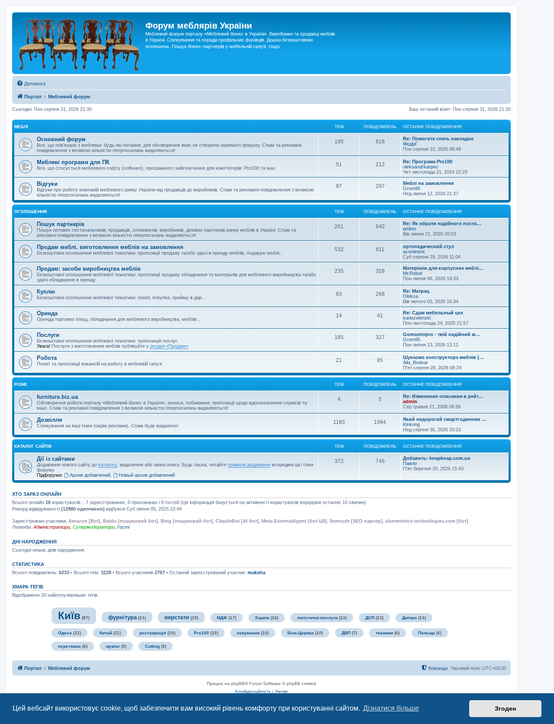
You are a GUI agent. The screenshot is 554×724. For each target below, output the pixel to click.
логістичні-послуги (317, 617)
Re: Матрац (416, 291)
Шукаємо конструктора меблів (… (443, 357)
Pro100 (201, 632)
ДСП (369, 617)
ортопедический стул (428, 246)
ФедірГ (410, 143)
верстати (176, 617)
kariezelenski (417, 317)
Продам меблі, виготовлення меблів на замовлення (110, 247)
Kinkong (411, 424)
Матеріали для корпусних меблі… (443, 268)
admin (410, 401)
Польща (426, 632)
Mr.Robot (412, 273)
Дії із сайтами (56, 459)
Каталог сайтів (33, 446)
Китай (106, 632)
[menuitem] (30, 83)
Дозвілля (49, 420)
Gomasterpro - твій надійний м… (441, 334)
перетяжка (69, 646)
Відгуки (47, 184)
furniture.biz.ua (57, 397)
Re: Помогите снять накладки (438, 138)
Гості (123, 527)
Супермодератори (94, 527)
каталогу (107, 464)
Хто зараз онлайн (36, 494)
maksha (256, 572)
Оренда (47, 313)
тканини (384, 632)
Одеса (65, 632)
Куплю (46, 291)
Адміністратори (51, 527)
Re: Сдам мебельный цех (433, 312)
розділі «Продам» (169, 346)
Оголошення (30, 211)
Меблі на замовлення (428, 183)
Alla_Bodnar (415, 362)
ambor (409, 228)
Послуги (48, 335)
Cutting (152, 646)
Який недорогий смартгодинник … (444, 419)
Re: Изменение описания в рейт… (443, 396)
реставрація (152, 632)
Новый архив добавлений (147, 475)
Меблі (21, 126)
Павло (410, 463)
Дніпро (409, 617)
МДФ (222, 617)
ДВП (346, 632)
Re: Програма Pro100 (427, 161)
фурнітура (122, 617)
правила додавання (249, 464)
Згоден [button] (505, 708)
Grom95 (411, 188)
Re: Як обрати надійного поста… (442, 223)
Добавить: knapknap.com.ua (436, 458)
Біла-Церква (300, 632)
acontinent (414, 251)
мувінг (113, 646)
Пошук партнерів (60, 224)
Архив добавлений (90, 475)
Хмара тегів (27, 586)
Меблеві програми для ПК (73, 162)
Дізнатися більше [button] (391, 708)
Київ (69, 615)
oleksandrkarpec (420, 166)
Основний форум (61, 139)
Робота (47, 358)
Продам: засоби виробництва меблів (89, 268)
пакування (248, 632)
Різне (20, 384)
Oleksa (410, 296)
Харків (262, 617)
